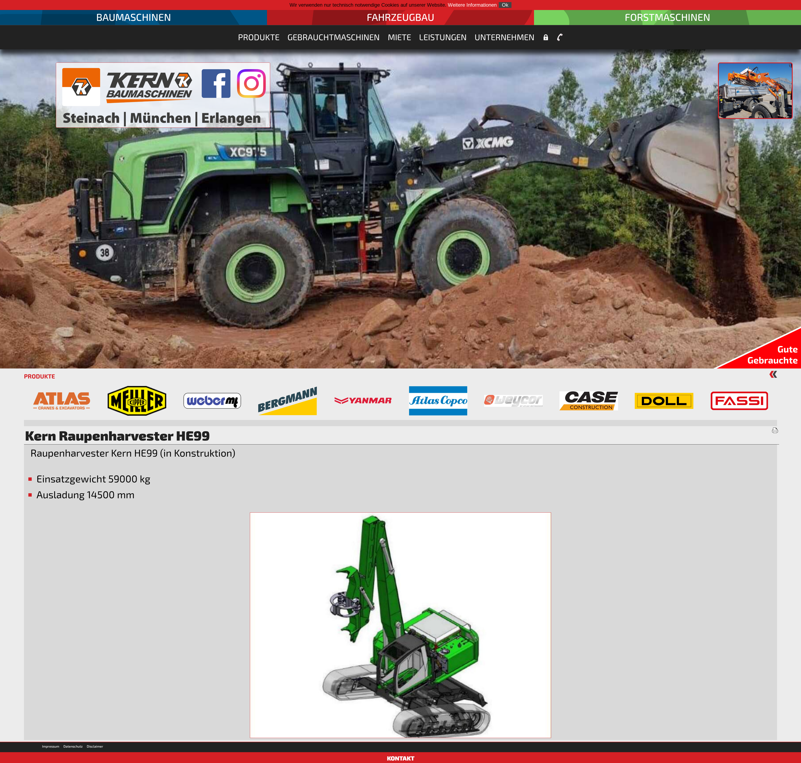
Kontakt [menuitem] (560, 37)
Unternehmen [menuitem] (504, 37)
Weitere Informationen (472, 5)
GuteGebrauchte (772, 354)
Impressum (50, 746)
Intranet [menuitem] (546, 37)
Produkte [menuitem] (259, 37)
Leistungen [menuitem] (443, 37)
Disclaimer (95, 746)
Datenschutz (73, 746)
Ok (505, 5)
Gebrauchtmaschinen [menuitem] (333, 37)
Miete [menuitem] (399, 37)
